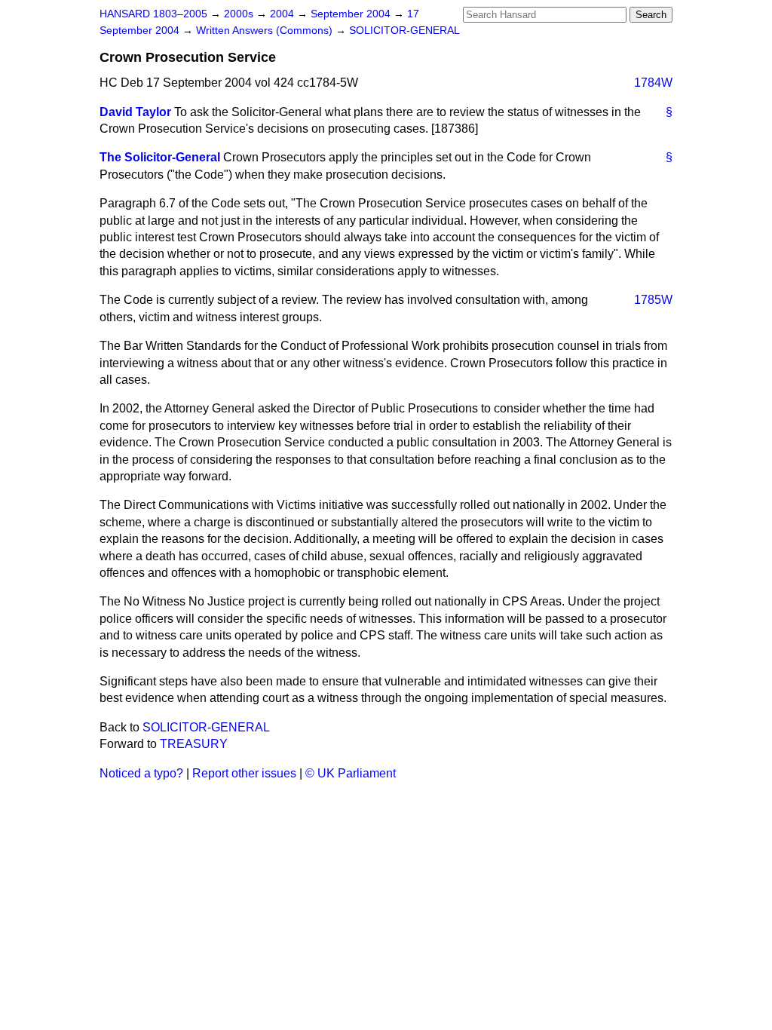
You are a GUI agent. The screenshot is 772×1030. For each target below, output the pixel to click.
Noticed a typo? (141, 773)
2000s (240, 14)
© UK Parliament (350, 773)
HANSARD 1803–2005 (153, 14)
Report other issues (244, 773)
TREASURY (194, 743)
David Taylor (135, 112)
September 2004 (352, 14)
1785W (653, 299)
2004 (283, 14)
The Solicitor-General (160, 157)
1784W (653, 82)
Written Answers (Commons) (265, 30)
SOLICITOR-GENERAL (404, 30)
